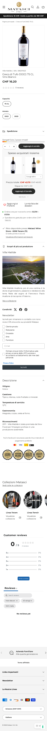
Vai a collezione (9, 301)
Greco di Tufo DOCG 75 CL (24, 21)
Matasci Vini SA (12, 725)
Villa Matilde (7, 71)
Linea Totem (12, 512)
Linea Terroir (33, 512)
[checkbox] (10, 606)
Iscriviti (23, 367)
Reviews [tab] (11, 588)
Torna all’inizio (24, 663)
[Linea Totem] (12, 500)
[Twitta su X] (15, 309)
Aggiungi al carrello (31, 146)
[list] (23, 46)
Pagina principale (8, 21)
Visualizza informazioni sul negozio (19, 237)
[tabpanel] (23, 616)
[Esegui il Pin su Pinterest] (26, 309)
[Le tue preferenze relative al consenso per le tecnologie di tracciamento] (42, 726)
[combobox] (34, 177)
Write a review (24, 578)
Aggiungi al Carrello (23, 191)
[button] (43, 7)
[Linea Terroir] (33, 500)
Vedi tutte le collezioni (12, 485)
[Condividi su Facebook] (20, 309)
